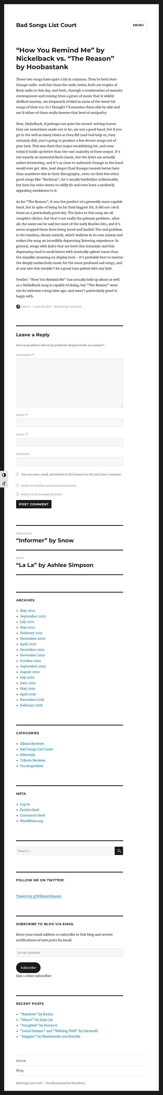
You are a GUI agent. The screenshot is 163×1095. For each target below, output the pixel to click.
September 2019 (33, 666)
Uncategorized (31, 766)
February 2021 (31, 633)
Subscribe (28, 968)
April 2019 (28, 694)
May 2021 (27, 627)
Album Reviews (32, 744)
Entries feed (29, 810)
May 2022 (28, 611)
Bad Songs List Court (46, 25)
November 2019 (32, 655)
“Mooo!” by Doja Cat (36, 1020)
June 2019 (28, 683)
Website (23, 454)
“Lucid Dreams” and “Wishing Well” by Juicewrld (59, 1031)
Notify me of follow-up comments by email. (49, 485)
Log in (25, 804)
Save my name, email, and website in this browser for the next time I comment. (71, 474)
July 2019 (27, 677)
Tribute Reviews (32, 760)
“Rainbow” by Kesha (36, 1014)
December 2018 (32, 700)
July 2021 (27, 622)
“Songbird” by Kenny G (38, 1025)
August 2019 (30, 672)
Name (22, 415)
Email (22, 434)
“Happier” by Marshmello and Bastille (50, 1036)
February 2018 (31, 705)
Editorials (27, 755)
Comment (25, 355)
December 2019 (32, 650)
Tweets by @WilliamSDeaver (38, 896)
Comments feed (32, 815)
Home (21, 1061)
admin (26, 306)
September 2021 (33, 616)
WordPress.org (31, 821)
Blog (19, 1070)
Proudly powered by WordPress (65, 1083)
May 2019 (27, 689)
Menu (138, 25)
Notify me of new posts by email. (42, 494)
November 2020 (32, 638)
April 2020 (28, 644)
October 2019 (30, 661)
